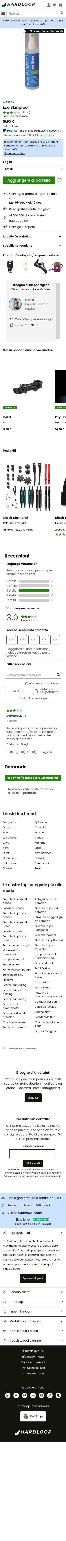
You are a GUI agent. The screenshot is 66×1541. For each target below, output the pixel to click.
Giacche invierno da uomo (15, 924)
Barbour (8, 868)
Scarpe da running (14, 999)
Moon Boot (9, 858)
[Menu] (3, 13)
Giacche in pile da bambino (46, 910)
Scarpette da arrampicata (11, 1006)
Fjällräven (41, 822)
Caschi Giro (42, 982)
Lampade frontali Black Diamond (45, 956)
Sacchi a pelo (11, 964)
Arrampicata (15, 1049)
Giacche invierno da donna (15, 901)
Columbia (41, 827)
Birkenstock (42, 863)
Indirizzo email (33, 1146)
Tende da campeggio (16, 945)
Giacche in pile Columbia (44, 947)
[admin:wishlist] (59, 180)
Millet (6, 853)
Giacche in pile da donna (14, 915)
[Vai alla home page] (6, 1048)
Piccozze (8, 980)
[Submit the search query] (62, 14)
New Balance (43, 853)
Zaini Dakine (42, 968)
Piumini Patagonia (46, 1031)
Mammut (40, 843)
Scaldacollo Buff (45, 1017)
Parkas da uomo (13, 931)
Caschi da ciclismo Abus (47, 1024)
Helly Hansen (11, 863)
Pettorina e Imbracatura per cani (48, 995)
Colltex (8, 102)
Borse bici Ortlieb (45, 1007)
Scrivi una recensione (15, 116)
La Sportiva (9, 838)
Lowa (6, 843)
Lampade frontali (13, 959)
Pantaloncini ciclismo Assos (48, 975)
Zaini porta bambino (15, 1027)
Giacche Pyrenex (45, 935)
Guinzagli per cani (46, 1002)
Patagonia (9, 822)
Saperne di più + (14, 153)
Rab (5, 832)
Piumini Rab (42, 987)
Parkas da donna (13, 908)
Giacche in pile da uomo (14, 938)
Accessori (30, 1049)
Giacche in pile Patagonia (44, 928)
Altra (5, 848)
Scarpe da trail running (12, 992)
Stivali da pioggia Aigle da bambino (49, 919)
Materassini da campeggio (12, 952)
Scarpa (39, 832)
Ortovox (8, 827)
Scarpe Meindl (44, 963)
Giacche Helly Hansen (49, 940)
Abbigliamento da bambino (46, 901)
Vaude (39, 838)
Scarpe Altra (42, 1012)
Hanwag (40, 858)
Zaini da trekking (13, 975)
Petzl (38, 868)
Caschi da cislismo (14, 1022)
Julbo (38, 848)
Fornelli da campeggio (17, 970)
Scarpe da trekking (14, 985)
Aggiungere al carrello (29, 180)
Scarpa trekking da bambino (14, 1015)
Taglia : (8, 162)
